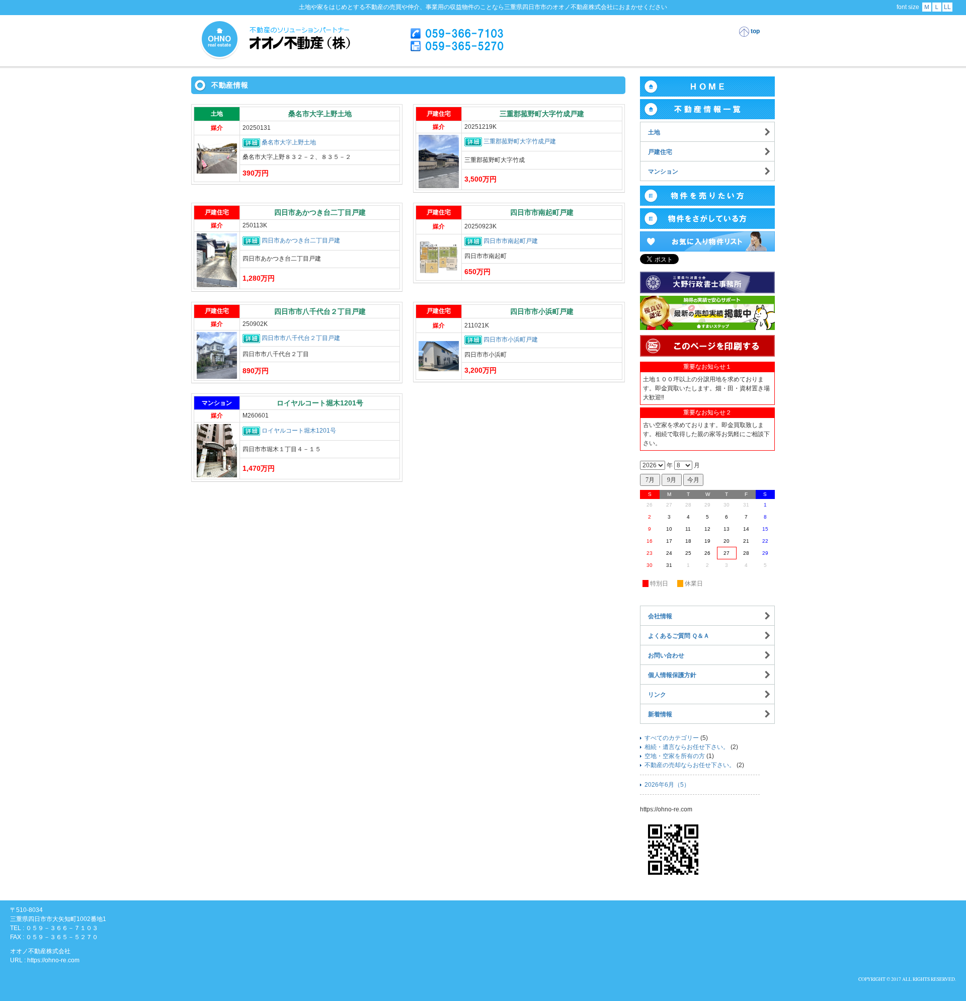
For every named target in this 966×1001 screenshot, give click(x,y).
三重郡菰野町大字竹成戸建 (520, 141)
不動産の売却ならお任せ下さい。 (690, 765)
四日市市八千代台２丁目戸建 (301, 338)
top (754, 31)
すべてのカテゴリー (672, 737)
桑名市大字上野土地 (289, 142)
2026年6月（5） (667, 784)
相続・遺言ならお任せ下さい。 (687, 746)
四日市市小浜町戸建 (511, 340)
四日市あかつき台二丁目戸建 (301, 240)
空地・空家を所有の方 (675, 756)
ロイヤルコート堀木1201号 (299, 430)
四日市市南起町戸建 (511, 240)
